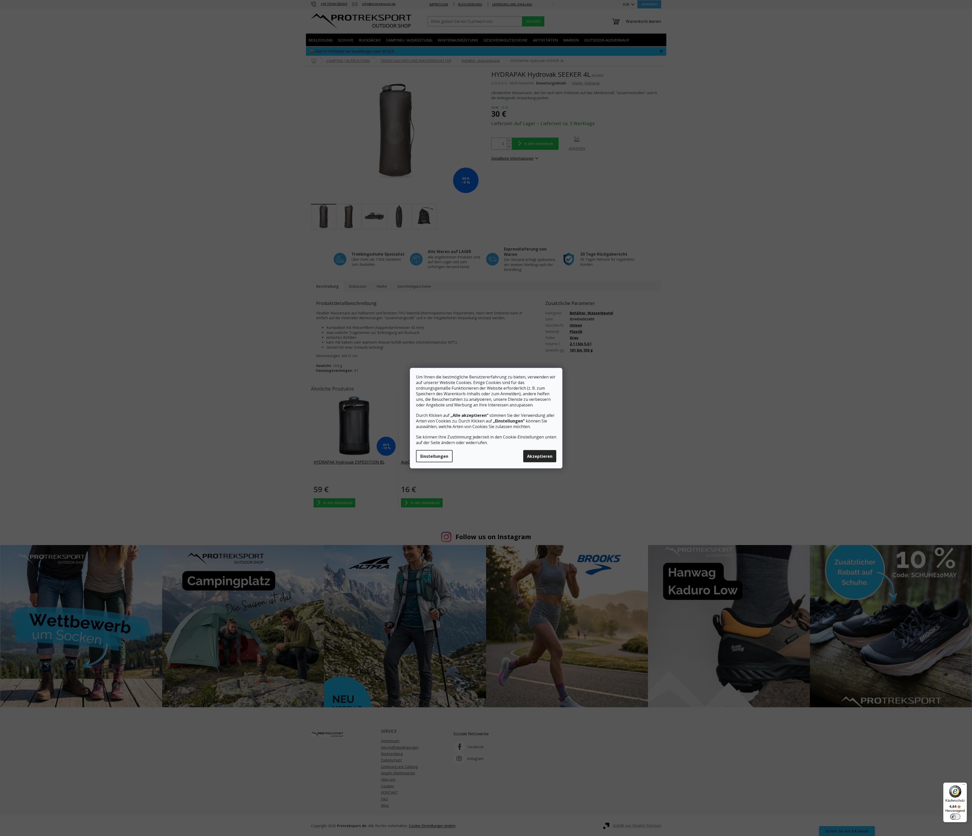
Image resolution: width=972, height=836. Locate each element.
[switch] (955, 817)
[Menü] (964, 786)
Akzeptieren (539, 456)
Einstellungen (434, 456)
